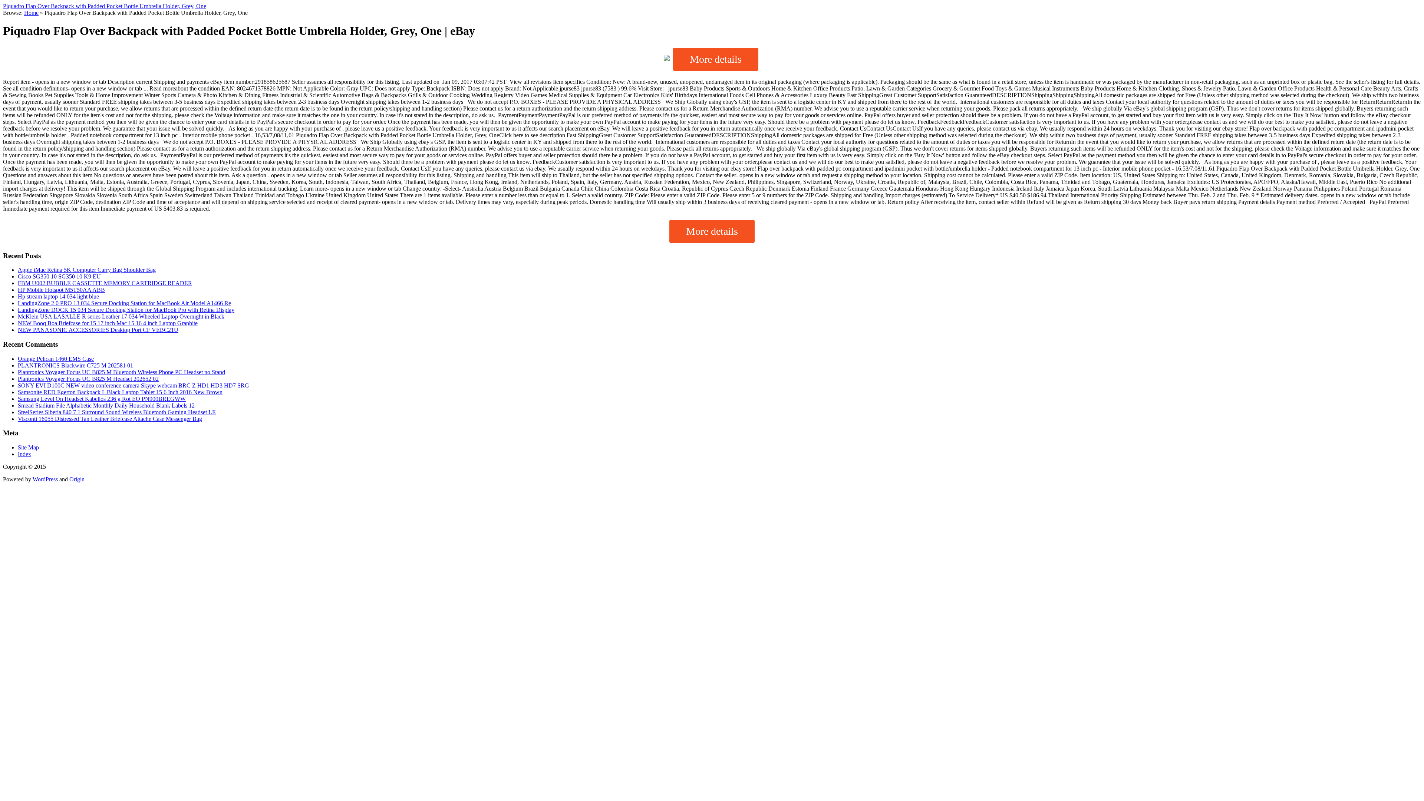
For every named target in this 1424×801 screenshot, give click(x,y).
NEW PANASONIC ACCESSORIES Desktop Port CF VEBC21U (98, 330)
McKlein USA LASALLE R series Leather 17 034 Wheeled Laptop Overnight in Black (121, 316)
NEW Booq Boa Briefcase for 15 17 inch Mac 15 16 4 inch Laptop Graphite (108, 323)
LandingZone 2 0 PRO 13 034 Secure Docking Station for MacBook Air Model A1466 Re (124, 303)
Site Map (28, 447)
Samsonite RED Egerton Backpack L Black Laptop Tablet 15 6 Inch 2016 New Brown (120, 392)
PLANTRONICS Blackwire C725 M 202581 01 (75, 365)
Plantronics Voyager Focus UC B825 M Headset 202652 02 (88, 379)
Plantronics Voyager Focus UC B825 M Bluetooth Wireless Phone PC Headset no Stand (121, 372)
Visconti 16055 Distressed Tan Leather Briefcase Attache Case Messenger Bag (110, 419)
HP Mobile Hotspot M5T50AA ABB (61, 290)
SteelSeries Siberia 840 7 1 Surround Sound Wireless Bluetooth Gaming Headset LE (117, 412)
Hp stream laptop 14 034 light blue (58, 296)
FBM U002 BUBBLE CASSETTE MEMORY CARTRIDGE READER (105, 283)
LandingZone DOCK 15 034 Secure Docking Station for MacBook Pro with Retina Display (126, 310)
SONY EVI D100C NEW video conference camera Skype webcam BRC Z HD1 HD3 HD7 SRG (133, 385)
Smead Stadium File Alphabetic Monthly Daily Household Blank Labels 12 (106, 405)
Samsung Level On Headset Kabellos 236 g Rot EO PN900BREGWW (102, 399)
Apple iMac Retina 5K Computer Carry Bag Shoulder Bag (87, 270)
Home (31, 13)
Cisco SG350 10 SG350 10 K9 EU (59, 276)
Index (24, 454)
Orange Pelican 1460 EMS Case (56, 359)
